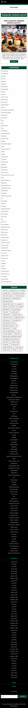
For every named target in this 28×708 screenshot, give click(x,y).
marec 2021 (14, 672)
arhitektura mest (13, 290)
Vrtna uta (3, 260)
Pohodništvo (4, 193)
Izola (2, 123)
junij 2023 (14, 635)
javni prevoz (12, 306)
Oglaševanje (4, 182)
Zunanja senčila (4, 279)
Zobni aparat (4, 276)
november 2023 (14, 623)
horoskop (5, 306)
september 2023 (14, 628)
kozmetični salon (14, 312)
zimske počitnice (18, 347)
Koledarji (3, 141)
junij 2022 (14, 663)
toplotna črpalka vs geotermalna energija (12, 336)
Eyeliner (3, 107)
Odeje (2, 177)
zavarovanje (5, 344)
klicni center (5, 312)
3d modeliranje (4, 71)
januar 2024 (14, 618)
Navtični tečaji (4, 169)
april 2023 (14, 639)
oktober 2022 (14, 653)
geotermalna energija (7, 301)
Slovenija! (14, 7)
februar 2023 (14, 644)
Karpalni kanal (4, 125)
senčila (14, 328)
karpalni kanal (6, 309)
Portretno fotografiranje (6, 195)
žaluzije (3, 266)
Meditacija (3, 164)
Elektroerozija (4, 102)
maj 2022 (14, 665)
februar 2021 (14, 675)
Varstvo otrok (4, 253)
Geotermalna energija (6, 112)
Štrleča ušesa (4, 234)
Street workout (4, 229)
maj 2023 (14, 637)
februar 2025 (14, 592)
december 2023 (14, 620)
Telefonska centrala (5, 242)
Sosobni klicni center (5, 227)
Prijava (14, 686)
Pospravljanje (4, 201)
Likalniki (3, 154)
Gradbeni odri (4, 115)
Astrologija (3, 84)
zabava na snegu (15, 341)
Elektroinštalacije (5, 104)
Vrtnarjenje (3, 263)
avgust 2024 (14, 602)
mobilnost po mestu (7, 317)
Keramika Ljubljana (5, 133)
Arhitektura (3, 81)
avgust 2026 (14, 561)
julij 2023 (14, 632)
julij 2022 (14, 661)
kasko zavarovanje (16, 309)
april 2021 (14, 670)
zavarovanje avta (15, 344)
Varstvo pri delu (4, 255)
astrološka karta (6, 293)
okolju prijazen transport (8, 325)
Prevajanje (3, 206)
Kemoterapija (4, 130)
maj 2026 (14, 566)
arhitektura (5, 290)
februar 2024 (14, 616)
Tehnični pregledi (5, 237)
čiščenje (14, 350)
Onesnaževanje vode (6, 185)
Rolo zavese (4, 216)
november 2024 (14, 597)
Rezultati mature (4, 211)
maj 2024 (14, 609)
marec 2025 (14, 590)
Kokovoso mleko (4, 138)
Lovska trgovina (4, 156)
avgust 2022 (14, 658)
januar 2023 (14, 646)
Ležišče (3, 151)
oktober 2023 (14, 625)
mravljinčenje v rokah (19, 317)
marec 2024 (14, 613)
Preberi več (14, 62)
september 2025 (14, 578)
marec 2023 (14, 642)
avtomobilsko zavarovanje (18, 293)
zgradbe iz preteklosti (7, 347)
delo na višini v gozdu (7, 295)
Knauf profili (4, 136)
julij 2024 (14, 604)
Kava (2, 128)
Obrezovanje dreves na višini (7, 175)
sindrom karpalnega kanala (9, 331)
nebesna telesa (6, 320)
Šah (2, 219)
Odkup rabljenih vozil (5, 180)
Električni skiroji (4, 99)
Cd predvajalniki (4, 89)
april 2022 (14, 668)
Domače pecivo (4, 97)
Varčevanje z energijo (6, 250)
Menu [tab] (5, 2)
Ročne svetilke (4, 214)
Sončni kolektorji (4, 224)
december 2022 (14, 649)
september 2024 (14, 599)
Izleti (2, 120)
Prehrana (3, 203)
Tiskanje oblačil (4, 247)
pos (17, 325)
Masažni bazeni (4, 162)
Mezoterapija (4, 167)
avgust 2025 (14, 580)
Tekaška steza (4, 240)
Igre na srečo (4, 117)
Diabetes (3, 91)
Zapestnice (3, 268)
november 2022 (14, 651)
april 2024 (14, 611)
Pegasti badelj (4, 190)
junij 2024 (14, 606)
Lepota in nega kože (5, 149)
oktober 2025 (14, 576)
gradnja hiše (19, 304)
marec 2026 (14, 568)
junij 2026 (14, 564)
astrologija (22, 290)
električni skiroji (6, 298)
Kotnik (2, 146)
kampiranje (20, 306)
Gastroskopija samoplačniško (7, 110)
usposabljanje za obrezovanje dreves (11, 339)
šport (20, 350)
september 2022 (14, 656)
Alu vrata (3, 78)
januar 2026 (14, 573)
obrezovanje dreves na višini (9, 322)
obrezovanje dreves (16, 320)
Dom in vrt (3, 94)
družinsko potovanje (19, 295)
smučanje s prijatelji (7, 333)
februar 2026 (14, 571)
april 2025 (14, 587)
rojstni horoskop (6, 328)
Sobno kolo (3, 221)
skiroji (19, 331)
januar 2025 (14, 594)
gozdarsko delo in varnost (8, 304)
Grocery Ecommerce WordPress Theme (13, 704)
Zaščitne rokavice (5, 271)
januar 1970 (14, 677)
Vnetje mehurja (4, 258)
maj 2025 (14, 585)
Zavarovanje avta (5, 273)
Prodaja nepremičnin (5, 208)
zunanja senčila (6, 350)
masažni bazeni (6, 314)
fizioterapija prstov (16, 298)
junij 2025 (14, 583)
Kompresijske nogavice (6, 143)
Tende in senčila (4, 245)
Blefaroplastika (4, 86)
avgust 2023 (14, 630)
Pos (2, 198)
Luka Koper (3, 159)
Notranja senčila (4, 172)
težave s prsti (17, 333)
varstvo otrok (6, 341)
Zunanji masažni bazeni (6, 281)
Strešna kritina (4, 232)
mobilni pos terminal (17, 314)
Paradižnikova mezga (6, 188)
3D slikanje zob (4, 73)
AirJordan (3, 76)
